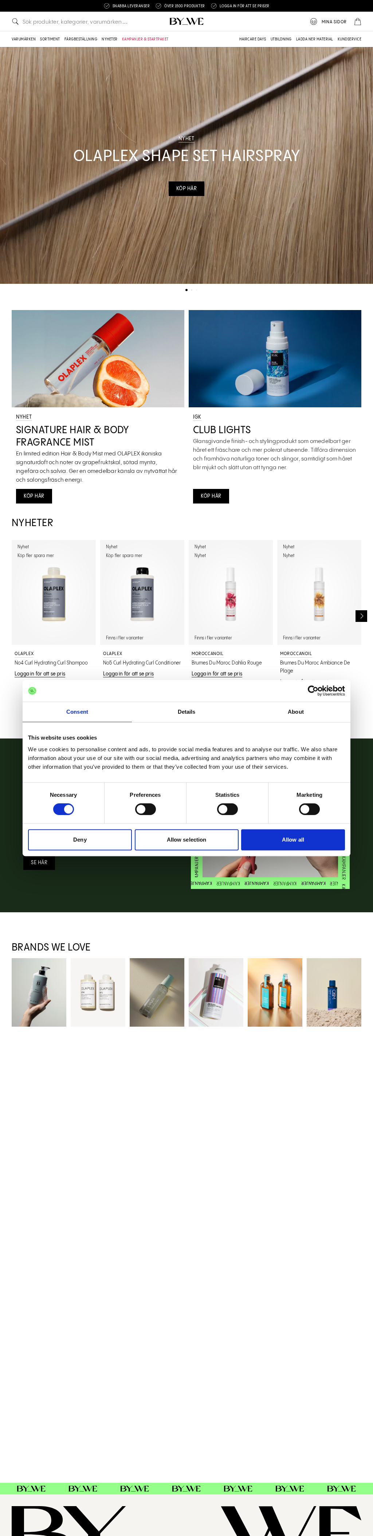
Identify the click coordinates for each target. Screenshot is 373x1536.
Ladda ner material (314, 39)
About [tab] (296, 712)
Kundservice (350, 39)
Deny (79, 839)
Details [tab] (187, 712)
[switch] (145, 809)
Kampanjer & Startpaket (145, 39)
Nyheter (110, 39)
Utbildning (281, 39)
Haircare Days (252, 39)
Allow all (293, 839)
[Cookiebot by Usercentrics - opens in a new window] (313, 690)
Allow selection (187, 839)
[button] (186, 290)
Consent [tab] (77, 712)
